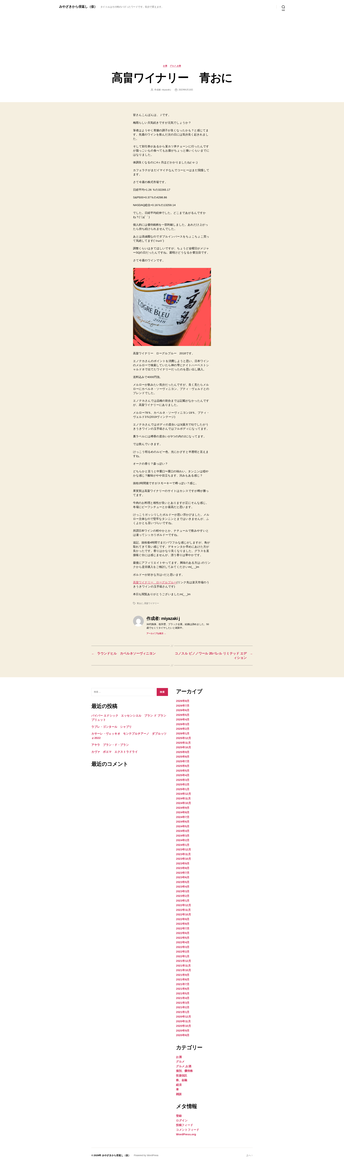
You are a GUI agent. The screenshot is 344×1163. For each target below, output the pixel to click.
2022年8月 (182, 923)
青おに (140, 603)
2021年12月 (183, 960)
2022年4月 (182, 942)
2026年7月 (182, 705)
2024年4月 (182, 830)
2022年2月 (182, 951)
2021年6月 (182, 988)
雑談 (179, 1094)
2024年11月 (183, 798)
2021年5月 (182, 993)
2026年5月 (182, 714)
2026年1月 (182, 733)
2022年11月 (183, 909)
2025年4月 (182, 775)
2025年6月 (182, 765)
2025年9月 (182, 752)
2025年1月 (182, 789)
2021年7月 (182, 984)
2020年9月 (182, 1030)
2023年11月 (183, 854)
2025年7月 (182, 761)
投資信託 (181, 1075)
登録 (179, 1115)
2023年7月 (182, 872)
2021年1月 (182, 1012)
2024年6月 (182, 821)
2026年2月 (182, 728)
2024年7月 (182, 817)
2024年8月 (182, 812)
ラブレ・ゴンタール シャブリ (111, 726)
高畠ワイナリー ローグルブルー (155, 582)
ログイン (182, 1120)
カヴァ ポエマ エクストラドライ (114, 751)
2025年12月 (183, 738)
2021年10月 (183, 970)
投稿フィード (184, 1125)
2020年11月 (183, 1021)
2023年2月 (182, 895)
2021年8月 (182, 979)
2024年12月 (183, 793)
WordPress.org (186, 1134)
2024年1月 (182, 844)
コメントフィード (187, 1129)
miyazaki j (166, 90)
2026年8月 (182, 700)
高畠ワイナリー (151, 603)
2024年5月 (182, 826)
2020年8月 (182, 1035)
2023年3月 (182, 891)
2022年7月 (182, 928)
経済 (179, 1084)
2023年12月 (183, 849)
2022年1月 (182, 956)
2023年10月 (183, 858)
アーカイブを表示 (156, 633)
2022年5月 (182, 937)
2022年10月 (183, 914)
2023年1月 (182, 900)
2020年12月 (183, 1016)
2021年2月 (182, 1007)
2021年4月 (182, 998)
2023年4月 (182, 886)
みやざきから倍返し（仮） (78, 6)
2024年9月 (182, 807)
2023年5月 (182, 882)
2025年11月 (183, 742)
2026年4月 (182, 719)
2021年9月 (182, 974)
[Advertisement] (172, 44)
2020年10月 (183, 1025)
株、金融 (181, 1080)
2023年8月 (182, 868)
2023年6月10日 (186, 90)
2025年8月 (182, 756)
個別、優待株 (184, 1070)
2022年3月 (182, 947)
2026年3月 (182, 724)
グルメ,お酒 (175, 66)
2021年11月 (183, 965)
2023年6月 (182, 877)
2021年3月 (182, 1002)
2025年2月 (182, 784)
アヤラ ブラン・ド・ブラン (110, 744)
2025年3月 (182, 779)
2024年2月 (182, 840)
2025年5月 (182, 770)
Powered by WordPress (146, 1155)
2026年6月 (182, 710)
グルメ (180, 1061)
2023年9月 (182, 863)
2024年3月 (182, 835)
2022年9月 (182, 919)
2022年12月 (183, 905)
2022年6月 (182, 933)
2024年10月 (183, 803)
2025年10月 (183, 747)
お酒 (165, 66)
